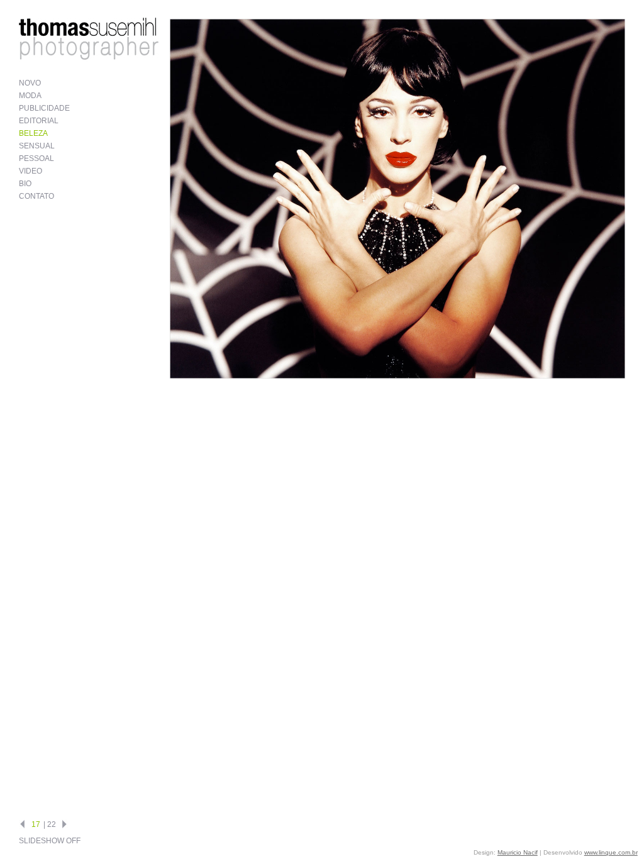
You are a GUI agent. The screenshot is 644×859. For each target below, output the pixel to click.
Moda (30, 95)
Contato (36, 196)
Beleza (33, 133)
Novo (30, 83)
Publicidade (44, 108)
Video (30, 171)
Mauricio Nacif (517, 852)
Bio (25, 183)
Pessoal (36, 158)
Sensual (37, 145)
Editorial (38, 120)
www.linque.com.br (611, 852)
